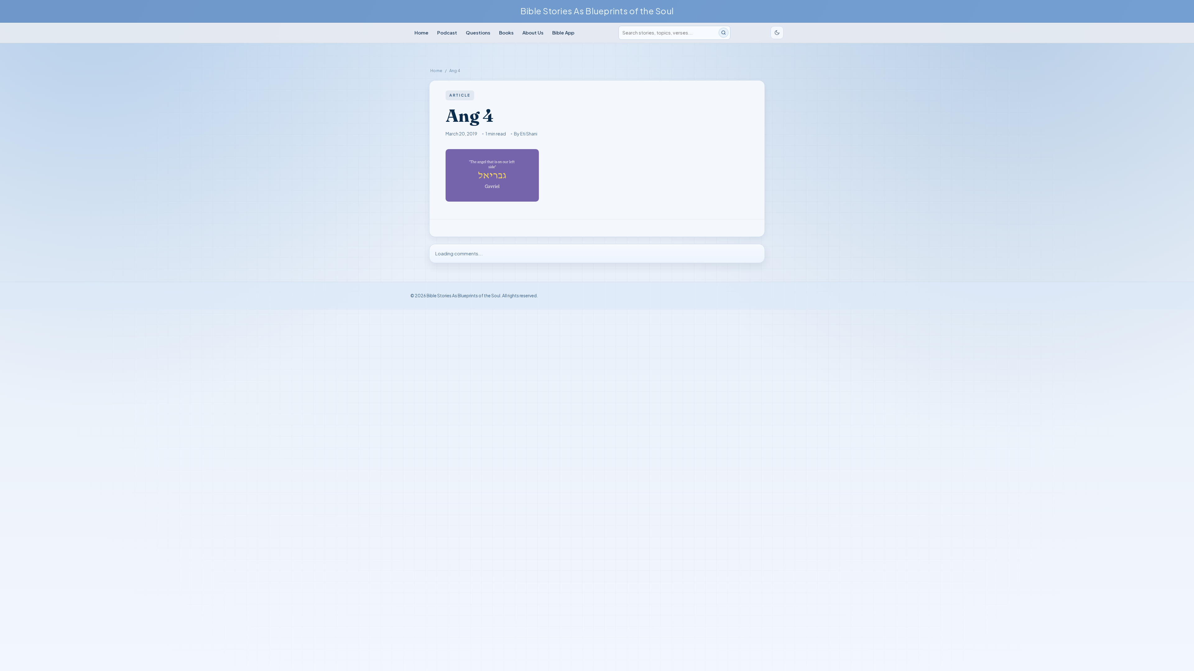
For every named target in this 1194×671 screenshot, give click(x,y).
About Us (533, 32)
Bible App (563, 32)
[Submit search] (724, 33)
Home (421, 32)
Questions (478, 32)
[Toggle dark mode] (777, 32)
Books (506, 32)
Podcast (447, 32)
